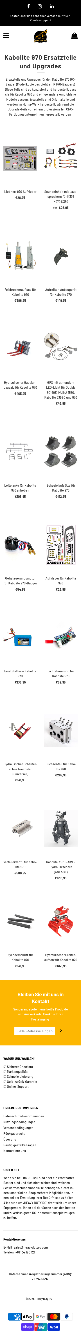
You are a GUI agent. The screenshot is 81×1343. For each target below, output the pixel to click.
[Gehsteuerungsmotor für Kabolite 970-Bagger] (20, 545)
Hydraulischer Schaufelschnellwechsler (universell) (20, 769)
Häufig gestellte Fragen (19, 1145)
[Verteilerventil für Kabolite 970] (20, 828)
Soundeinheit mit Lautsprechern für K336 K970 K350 (60, 197)
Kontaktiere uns (14, 1151)
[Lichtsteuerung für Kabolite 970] (61, 637)
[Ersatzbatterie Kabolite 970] (20, 637)
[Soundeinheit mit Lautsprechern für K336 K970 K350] (61, 158)
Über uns (9, 1139)
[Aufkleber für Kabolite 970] (61, 545)
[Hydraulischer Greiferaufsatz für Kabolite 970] (61, 921)
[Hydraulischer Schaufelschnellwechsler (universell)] (20, 730)
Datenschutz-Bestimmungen (23, 1116)
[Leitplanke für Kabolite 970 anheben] (20, 452)
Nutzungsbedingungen (19, 1122)
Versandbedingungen (18, 1128)
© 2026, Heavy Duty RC (39, 1298)
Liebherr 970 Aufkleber (20, 192)
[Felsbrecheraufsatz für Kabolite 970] (20, 256)
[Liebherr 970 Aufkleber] (20, 158)
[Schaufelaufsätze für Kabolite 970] (61, 452)
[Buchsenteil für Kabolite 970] (61, 730)
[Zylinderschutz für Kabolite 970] (20, 921)
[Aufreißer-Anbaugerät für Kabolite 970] (61, 256)
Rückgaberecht (14, 1133)
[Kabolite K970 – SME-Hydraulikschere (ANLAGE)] (61, 828)
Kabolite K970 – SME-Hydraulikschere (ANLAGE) (60, 867)
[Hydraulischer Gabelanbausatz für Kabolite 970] (20, 349)
